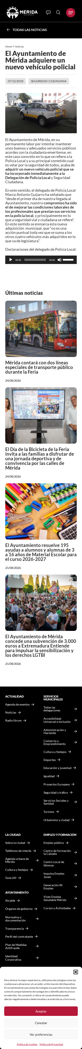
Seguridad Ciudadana (49, 81)
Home (8, 46)
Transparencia (14, 928)
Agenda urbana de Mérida (17, 860)
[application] (41, 260)
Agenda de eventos (17, 704)
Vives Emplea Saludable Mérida (55, 898)
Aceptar (41, 1011)
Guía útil (10, 877)
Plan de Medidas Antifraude (16, 946)
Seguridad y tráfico (56, 792)
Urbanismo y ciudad (57, 819)
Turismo (49, 811)
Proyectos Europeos (57, 784)
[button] (76, 972)
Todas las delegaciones (52, 709)
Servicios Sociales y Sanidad (56, 802)
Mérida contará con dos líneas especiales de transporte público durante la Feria (39, 367)
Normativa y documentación (15, 919)
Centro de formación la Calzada (57, 852)
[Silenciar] (59, 260)
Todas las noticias (30, 30)
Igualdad (49, 776)
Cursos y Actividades (57, 908)
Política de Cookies (27, 1044)
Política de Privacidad (51, 1044)
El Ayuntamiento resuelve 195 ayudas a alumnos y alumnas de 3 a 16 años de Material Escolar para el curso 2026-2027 (41, 552)
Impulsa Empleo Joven (54, 875)
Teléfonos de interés (18, 850)
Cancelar (41, 1023)
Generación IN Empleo (53, 886)
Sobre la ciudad (15, 842)
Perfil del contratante (19, 936)
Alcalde (10, 900)
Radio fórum (13, 720)
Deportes (50, 759)
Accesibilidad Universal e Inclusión (57, 720)
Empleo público (54, 842)
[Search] (58, 12)
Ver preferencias (41, 1034)
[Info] (48, 13)
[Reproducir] (11, 260)
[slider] (69, 259)
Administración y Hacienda (55, 731)
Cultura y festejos (16, 869)
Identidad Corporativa (13, 958)
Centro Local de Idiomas (54, 863)
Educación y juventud (57, 767)
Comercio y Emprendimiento (55, 742)
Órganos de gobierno (19, 908)
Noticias (19, 46)
